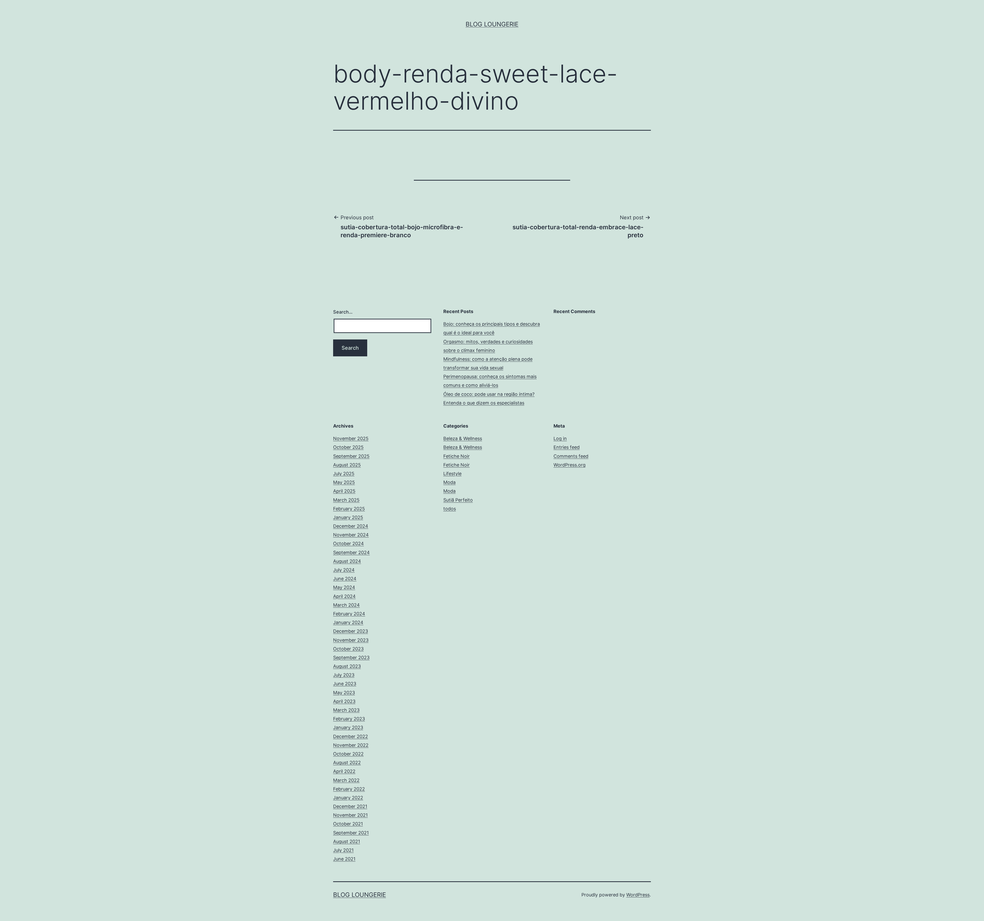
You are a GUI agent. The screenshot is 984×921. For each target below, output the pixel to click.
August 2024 (347, 561)
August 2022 (347, 762)
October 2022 (348, 754)
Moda (449, 482)
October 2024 (348, 543)
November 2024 (351, 534)
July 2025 (343, 473)
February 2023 (349, 718)
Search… (343, 312)
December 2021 (350, 806)
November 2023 (350, 640)
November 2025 (350, 438)
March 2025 (346, 500)
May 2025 (344, 482)
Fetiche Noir (456, 456)
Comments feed (571, 456)
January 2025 (348, 517)
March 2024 (346, 605)
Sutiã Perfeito (458, 500)
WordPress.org (570, 465)
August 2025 (347, 465)
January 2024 (348, 622)
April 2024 (344, 596)
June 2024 (344, 578)
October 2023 (348, 648)
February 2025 (349, 508)
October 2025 (348, 447)
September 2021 (351, 832)
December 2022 (350, 736)
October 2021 (348, 823)
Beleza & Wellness (462, 438)
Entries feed (567, 447)
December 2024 (350, 526)
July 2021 (343, 850)
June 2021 (344, 859)
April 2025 (344, 491)
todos (449, 508)
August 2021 (346, 841)
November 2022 (350, 745)
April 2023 (344, 701)
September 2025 (351, 456)
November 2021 (350, 815)
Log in (560, 438)
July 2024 (344, 570)
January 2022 (348, 797)
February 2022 (349, 789)
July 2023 (343, 675)
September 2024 (351, 552)
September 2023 (351, 657)
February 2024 (349, 613)
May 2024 (344, 587)
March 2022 (346, 780)
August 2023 (347, 666)
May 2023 (344, 692)
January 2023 (348, 727)
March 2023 (346, 710)
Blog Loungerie (492, 24)
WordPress (638, 894)
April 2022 (344, 771)
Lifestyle (452, 473)
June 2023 (344, 683)
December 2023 (350, 631)
